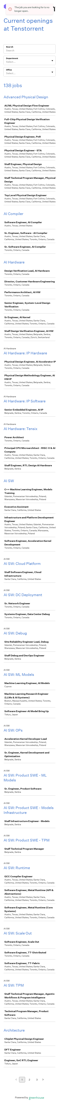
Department (12, 58)
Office (9, 70)
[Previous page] (16, 1080)
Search (9, 47)
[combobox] (6, 62)
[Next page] (43, 1080)
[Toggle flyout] (52, 61)
